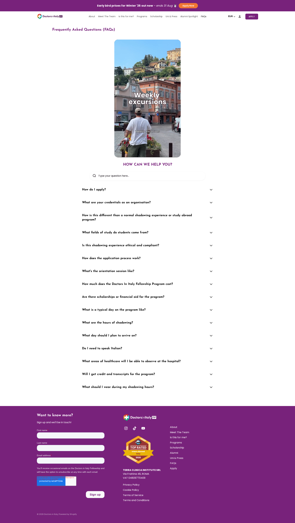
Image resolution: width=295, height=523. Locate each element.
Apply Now (188, 5)
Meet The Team (179, 432)
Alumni (174, 453)
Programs (176, 442)
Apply (173, 468)
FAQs (173, 463)
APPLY (252, 16)
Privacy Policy (131, 485)
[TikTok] (135, 428)
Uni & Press (176, 458)
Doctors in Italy (51, 514)
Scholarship (177, 447)
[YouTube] (143, 428)
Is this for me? (178, 437)
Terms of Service (133, 495)
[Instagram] (126, 428)
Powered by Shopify (68, 514)
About (173, 427)
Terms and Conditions (136, 500)
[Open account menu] (239, 16)
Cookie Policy (131, 490)
